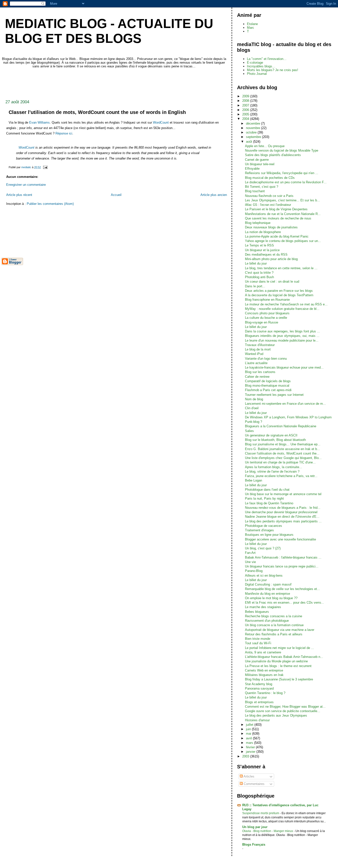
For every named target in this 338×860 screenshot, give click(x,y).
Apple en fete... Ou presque (265, 146)
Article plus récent (19, 195)
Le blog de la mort (258, 349)
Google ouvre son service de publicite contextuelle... (282, 711)
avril (249, 738)
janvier (251, 751)
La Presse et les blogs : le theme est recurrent (278, 666)
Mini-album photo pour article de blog (271, 259)
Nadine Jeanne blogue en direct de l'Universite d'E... (282, 516)
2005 (246, 114)
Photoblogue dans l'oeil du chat (267, 489)
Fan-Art (250, 553)
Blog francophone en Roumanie (267, 299)
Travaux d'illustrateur (260, 345)
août (249, 141)
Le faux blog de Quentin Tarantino (269, 503)
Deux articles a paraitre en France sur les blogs (279, 291)
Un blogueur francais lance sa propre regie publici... (281, 566)
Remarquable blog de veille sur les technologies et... (282, 589)
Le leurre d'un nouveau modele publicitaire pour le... (281, 340)
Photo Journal (257, 74)
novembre (253, 128)
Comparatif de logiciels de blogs (268, 381)
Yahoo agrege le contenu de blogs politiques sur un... (283, 241)
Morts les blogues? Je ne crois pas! (272, 70)
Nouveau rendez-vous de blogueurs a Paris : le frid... (282, 508)
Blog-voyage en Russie (261, 322)
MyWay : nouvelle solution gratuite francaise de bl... (282, 309)
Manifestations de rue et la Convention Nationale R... (283, 214)
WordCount (161, 122)
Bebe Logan (253, 480)
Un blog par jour (254, 827)
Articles (248, 776)
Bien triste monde (257, 639)
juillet (250, 724)
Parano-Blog (254, 571)
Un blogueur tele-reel (259, 164)
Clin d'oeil (252, 408)
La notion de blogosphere (263, 232)
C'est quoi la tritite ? (259, 272)
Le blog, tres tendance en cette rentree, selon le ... (281, 268)
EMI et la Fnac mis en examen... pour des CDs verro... (284, 602)
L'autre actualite (256, 363)
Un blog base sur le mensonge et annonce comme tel (283, 494)
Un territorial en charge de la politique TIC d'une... (280, 462)
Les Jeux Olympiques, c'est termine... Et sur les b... (282, 200)
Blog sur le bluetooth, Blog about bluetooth (275, 440)
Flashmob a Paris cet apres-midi (268, 390)
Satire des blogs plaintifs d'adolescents (273, 155)
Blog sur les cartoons (260, 372)
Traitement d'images (259, 530)
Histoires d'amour (257, 720)
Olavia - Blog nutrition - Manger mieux (268, 831)
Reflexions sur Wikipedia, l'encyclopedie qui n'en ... (281, 173)
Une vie (250, 562)
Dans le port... (255, 286)
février (251, 747)
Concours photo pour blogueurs (267, 313)
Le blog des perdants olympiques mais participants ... (283, 521)
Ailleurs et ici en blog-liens (264, 575)
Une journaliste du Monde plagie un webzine (276, 661)
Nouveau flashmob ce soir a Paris (269, 196)
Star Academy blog (258, 684)
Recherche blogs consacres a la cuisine (273, 616)
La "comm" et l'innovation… (267, 59)
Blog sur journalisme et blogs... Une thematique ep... (282, 444)
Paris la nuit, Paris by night (264, 498)
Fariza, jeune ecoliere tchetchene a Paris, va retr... (281, 476)
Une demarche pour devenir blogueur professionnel (281, 512)
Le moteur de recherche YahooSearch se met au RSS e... (286, 304)
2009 (246, 96)
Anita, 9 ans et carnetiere (263, 652)
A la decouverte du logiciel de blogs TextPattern (279, 295)
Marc (250, 27)
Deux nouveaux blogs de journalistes (271, 227)
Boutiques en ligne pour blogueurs (269, 535)
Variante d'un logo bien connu (266, 358)
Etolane (252, 24)
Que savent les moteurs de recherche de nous (278, 218)
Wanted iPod (254, 354)
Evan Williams (39, 122)
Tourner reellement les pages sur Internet (274, 395)
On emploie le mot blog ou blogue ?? (271, 598)
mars (250, 743)
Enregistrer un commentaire (26, 185)
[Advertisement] (91, 82)
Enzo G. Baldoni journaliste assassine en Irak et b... (282, 449)
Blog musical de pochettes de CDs (270, 178)
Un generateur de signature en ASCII (271, 435)
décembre (253, 123)
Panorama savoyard (259, 688)
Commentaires (254, 784)
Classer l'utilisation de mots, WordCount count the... (282, 453)
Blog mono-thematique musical (267, 385)
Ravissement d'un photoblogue (267, 620)
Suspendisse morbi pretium (261, 813)
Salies (249, 431)
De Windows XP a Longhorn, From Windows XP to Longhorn (288, 417)
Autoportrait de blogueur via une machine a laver (279, 630)
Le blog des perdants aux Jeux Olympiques (276, 715)
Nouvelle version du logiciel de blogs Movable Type (281, 150)
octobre (252, 132)
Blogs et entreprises (259, 702)
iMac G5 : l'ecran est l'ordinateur (268, 205)
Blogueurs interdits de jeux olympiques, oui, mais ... (282, 336)
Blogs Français (253, 844)
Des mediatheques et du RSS (266, 254)
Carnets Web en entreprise (264, 670)
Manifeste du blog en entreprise (267, 593)
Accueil (116, 195)
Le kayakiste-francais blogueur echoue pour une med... (284, 367)
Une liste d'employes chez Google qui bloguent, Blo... (283, 458)
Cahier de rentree (257, 376)
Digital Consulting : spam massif (268, 584)
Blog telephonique (257, 223)
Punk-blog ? (253, 422)
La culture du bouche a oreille (266, 318)
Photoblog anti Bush (259, 277)
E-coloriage (255, 62)
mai (249, 733)
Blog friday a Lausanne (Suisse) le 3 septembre (279, 679)
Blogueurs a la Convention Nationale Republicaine (280, 426)
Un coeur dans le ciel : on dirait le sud (272, 281)
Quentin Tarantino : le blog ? (265, 693)
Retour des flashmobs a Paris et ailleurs (273, 634)
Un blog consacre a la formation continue (274, 625)
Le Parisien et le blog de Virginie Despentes (276, 209)
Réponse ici (63, 133)
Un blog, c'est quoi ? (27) (263, 548)
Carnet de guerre (257, 159)
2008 (246, 101)
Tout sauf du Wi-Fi (258, 643)
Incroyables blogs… (261, 66)
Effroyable (252, 168)
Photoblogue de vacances (263, 526)
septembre (254, 137)
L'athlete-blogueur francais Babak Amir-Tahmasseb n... (284, 657)
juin (249, 729)
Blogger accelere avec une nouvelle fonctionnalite (280, 539)
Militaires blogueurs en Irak (264, 675)
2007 (246, 105)
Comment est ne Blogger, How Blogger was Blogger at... (285, 706)
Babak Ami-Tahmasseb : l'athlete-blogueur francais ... (283, 557)
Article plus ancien (213, 195)
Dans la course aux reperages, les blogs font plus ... (282, 331)
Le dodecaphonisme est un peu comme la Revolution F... (286, 182)
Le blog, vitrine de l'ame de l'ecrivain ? (272, 471)
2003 (246, 756)
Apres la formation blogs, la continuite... (273, 467)
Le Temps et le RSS (259, 245)
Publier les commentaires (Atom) (50, 204)
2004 (246, 119)
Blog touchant (255, 191)
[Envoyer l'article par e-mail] (45, 167)
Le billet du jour (256, 263)
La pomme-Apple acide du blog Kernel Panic (277, 236)
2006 (246, 110)
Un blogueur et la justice (262, 250)
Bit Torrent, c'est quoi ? (261, 186)
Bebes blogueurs (257, 612)
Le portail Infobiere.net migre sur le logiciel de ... (279, 648)
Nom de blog (254, 399)
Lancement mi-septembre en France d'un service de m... (285, 403)
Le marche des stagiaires (263, 607)
